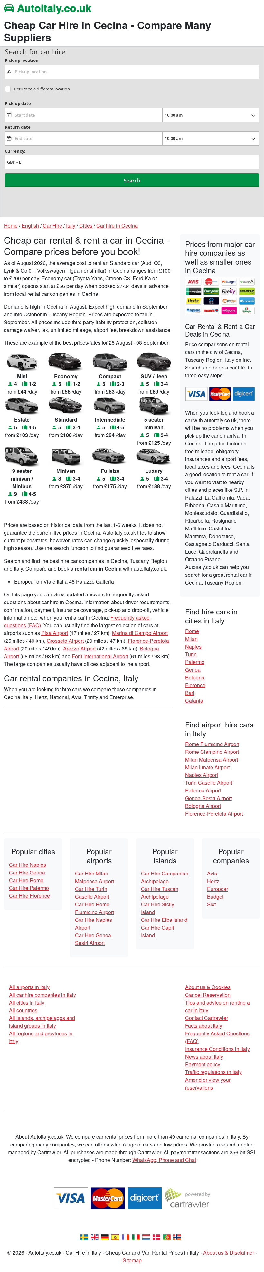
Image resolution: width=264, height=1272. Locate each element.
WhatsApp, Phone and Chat (164, 1160)
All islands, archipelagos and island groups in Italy (42, 1021)
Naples (193, 646)
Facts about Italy (203, 1025)
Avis (212, 873)
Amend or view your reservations (208, 1083)
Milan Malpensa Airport (211, 759)
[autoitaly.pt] (167, 1236)
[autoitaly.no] (177, 1236)
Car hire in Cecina (117, 225)
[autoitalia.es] (115, 1236)
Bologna (194, 677)
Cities (85, 225)
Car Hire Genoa (27, 872)
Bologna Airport (203, 805)
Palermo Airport (203, 790)
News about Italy (204, 1056)
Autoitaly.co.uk (52, 7)
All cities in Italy (26, 1002)
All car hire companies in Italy (42, 994)
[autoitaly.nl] (146, 1236)
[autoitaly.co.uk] (95, 1236)
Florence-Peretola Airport (214, 813)
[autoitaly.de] (105, 1236)
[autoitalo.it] (136, 1236)
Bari (189, 693)
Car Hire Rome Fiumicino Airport (94, 908)
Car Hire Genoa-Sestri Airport (94, 939)
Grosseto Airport (65, 640)
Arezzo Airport (79, 648)
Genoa (193, 669)
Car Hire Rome (26, 880)
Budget (215, 896)
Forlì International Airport (100, 656)
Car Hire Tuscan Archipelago (159, 892)
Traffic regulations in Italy (213, 1072)
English (30, 225)
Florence (195, 685)
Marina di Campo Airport (140, 633)
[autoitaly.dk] (156, 1236)
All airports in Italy (29, 987)
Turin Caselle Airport (208, 782)
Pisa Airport (54, 633)
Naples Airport (201, 775)
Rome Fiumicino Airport (212, 744)
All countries (23, 1010)
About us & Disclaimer (228, 1252)
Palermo (194, 662)
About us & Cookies (208, 987)
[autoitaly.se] (84, 1236)
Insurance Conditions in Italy (217, 1048)
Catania (194, 700)
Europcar (217, 889)
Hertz (213, 881)
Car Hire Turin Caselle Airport (92, 892)
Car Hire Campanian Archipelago (164, 877)
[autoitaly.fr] (125, 1236)
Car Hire (52, 225)
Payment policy (202, 1064)
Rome (192, 631)
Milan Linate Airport (207, 767)
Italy (70, 225)
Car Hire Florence (29, 895)
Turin (191, 654)
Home (11, 225)
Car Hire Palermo (29, 888)
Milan (191, 638)
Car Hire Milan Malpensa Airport (94, 877)
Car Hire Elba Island (164, 919)
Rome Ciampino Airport (212, 751)
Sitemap (132, 1260)
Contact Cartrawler (206, 1018)
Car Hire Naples (27, 864)
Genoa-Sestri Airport (208, 798)
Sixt (211, 904)
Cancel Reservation (208, 994)
